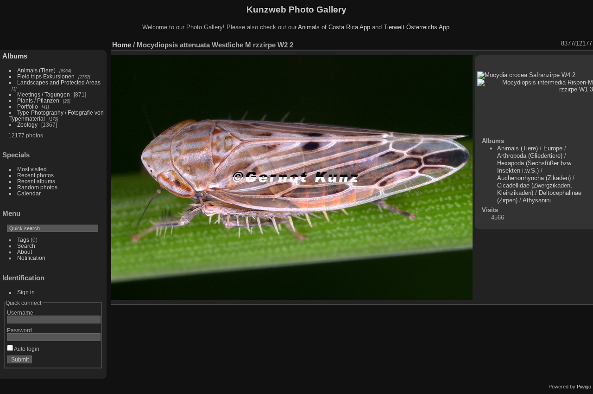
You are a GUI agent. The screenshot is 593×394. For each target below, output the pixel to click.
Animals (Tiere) (36, 70)
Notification (31, 258)
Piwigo (584, 386)
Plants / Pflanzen (38, 100)
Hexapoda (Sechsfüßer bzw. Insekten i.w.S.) (535, 167)
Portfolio (27, 106)
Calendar (29, 193)
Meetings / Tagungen (43, 94)
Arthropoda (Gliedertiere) (529, 155)
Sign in (26, 292)
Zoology (27, 125)
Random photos (37, 187)
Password (19, 330)
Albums (14, 56)
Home (121, 45)
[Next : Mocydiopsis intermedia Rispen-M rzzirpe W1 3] (555, 44)
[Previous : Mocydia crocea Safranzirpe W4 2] (543, 44)
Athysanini (537, 200)
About (24, 252)
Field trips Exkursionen (46, 76)
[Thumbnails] (531, 44)
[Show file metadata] (495, 44)
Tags (23, 240)
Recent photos (35, 175)
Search (26, 246)
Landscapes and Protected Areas (59, 82)
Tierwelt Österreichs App (416, 27)
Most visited (32, 169)
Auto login (26, 349)
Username (20, 313)
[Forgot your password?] (92, 361)
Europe (552, 148)
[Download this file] (507, 44)
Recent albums (36, 181)
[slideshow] (483, 44)
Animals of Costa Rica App (334, 27)
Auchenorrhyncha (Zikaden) (534, 177)
